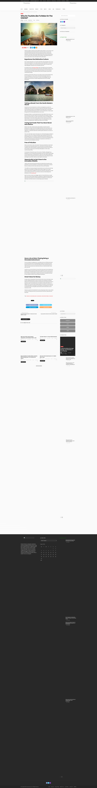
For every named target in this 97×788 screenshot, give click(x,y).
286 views (55, 338)
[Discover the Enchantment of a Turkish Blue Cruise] (48, 349)
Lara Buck (42, 358)
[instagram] (74, 1)
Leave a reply (25, 319)
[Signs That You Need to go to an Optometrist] (62, 77)
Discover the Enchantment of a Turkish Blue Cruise (48, 356)
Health (45, 9)
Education (32, 9)
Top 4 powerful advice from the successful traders (49, 313)
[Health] (67, 324)
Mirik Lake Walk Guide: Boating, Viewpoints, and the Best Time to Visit (28, 337)
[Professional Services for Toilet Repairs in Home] (62, 117)
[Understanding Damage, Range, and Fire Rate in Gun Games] (62, 578)
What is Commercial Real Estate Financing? (69, 121)
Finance (36, 9)
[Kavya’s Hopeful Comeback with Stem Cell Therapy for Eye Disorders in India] (62, 359)
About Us (44, 0)
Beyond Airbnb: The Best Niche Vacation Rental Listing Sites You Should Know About (29, 357)
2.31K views (55, 358)
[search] (75, 1)
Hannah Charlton (64, 352)
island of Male (35, 67)
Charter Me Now (24, 543)
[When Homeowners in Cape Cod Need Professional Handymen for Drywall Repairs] (62, 400)
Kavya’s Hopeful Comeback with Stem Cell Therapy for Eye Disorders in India (70, 358)
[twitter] (73, 1)
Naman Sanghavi (43, 338)
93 (74, 354)
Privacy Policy (54, 0)
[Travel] (67, 330)
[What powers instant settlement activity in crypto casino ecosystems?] (62, 477)
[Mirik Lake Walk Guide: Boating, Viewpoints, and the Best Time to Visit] (29, 325)
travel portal (33, 172)
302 (37, 340)
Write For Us (49, 0)
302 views (36, 339)
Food (41, 9)
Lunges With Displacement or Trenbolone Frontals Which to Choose (29, 314)
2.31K (56, 359)
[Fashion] (67, 327)
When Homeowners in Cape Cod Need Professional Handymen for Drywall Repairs (70, 363)
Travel (64, 9)
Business (26, 9)
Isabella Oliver (30, 20)
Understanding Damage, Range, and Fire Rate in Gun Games (67, 350)
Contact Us (63, 0)
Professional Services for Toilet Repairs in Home (70, 117)
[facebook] (71, 1)
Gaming (62, 346)
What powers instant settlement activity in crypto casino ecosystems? (70, 441)
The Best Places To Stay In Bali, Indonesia (48, 336)
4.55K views (37, 20)
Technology (58, 9)
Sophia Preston (24, 339)
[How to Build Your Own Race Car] (62, 236)
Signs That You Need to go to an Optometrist (70, 40)
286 (56, 339)
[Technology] (67, 320)
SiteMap (67, 0)
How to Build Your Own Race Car (70, 198)
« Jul (41, 560)
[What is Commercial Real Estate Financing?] (62, 158)
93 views (66, 353)
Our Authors (59, 0)
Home (41, 0)
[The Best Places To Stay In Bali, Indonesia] (48, 325)
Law (53, 9)
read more (23, 341)
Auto (22, 9)
